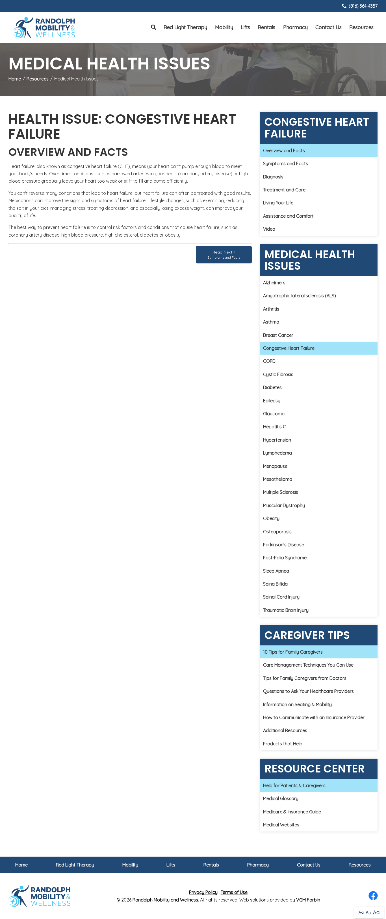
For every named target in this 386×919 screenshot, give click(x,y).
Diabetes (272, 387)
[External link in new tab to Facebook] (373, 896)
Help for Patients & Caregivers (294, 785)
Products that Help (282, 743)
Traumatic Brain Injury (286, 610)
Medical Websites (281, 825)
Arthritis (271, 309)
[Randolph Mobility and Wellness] (43, 27)
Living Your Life (278, 203)
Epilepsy (271, 400)
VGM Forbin (308, 900)
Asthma (271, 322)
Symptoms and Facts (285, 163)
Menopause (275, 466)
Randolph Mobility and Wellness (165, 900)
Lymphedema (277, 453)
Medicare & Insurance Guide (292, 812)
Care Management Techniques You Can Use (308, 665)
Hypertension (277, 440)
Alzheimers (274, 282)
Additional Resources (285, 730)
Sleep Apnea (276, 571)
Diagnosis (273, 177)
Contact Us (328, 27)
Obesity (271, 518)
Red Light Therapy (185, 27)
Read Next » (223, 254)
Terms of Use (234, 892)
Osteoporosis (277, 531)
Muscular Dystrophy (284, 505)
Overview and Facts (284, 150)
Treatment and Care (284, 190)
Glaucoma (274, 413)
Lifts (245, 27)
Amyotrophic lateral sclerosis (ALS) (299, 295)
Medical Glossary (280, 798)
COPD (269, 361)
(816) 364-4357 (363, 6)
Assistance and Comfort (288, 216)
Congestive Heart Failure (289, 348)
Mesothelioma (277, 479)
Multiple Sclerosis (280, 492)
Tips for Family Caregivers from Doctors (304, 678)
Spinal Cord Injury (281, 597)
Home (14, 79)
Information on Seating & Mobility (297, 704)
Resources (361, 27)
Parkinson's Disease (283, 544)
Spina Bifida (275, 584)
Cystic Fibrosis (278, 374)
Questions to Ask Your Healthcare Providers (308, 691)
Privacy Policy (203, 892)
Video (269, 229)
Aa (361, 912)
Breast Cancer (278, 335)
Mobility (224, 27)
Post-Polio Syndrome (285, 557)
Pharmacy (295, 27)
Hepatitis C (274, 426)
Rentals (266, 27)
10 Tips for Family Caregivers (293, 652)
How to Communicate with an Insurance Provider (314, 717)
